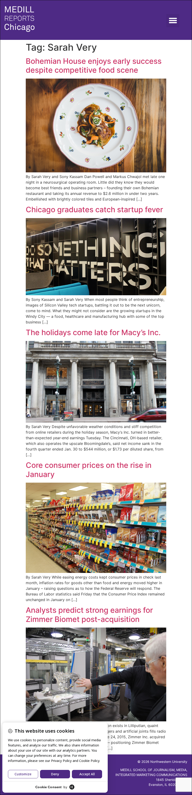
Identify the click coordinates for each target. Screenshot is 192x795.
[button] (172, 20)
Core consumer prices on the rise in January (88, 470)
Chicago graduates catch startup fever (94, 209)
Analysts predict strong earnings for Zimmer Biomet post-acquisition (89, 615)
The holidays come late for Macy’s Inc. (93, 332)
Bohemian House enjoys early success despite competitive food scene (94, 66)
